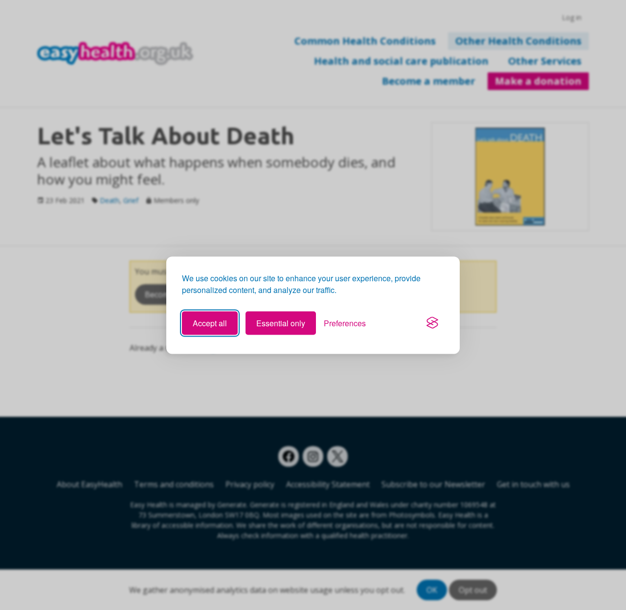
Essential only (280, 322)
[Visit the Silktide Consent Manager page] (432, 323)
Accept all (210, 322)
